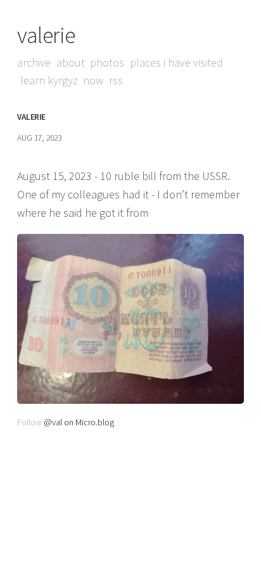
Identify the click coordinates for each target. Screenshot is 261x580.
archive (34, 62)
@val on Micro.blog (79, 422)
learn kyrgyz (49, 80)
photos (107, 62)
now (93, 80)
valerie (46, 35)
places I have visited (176, 62)
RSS (116, 80)
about (70, 62)
